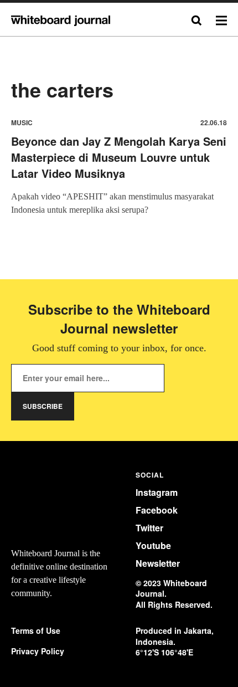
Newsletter (158, 563)
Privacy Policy (37, 651)
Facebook (157, 510)
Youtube (153, 545)
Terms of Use (35, 631)
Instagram (157, 492)
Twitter (149, 527)
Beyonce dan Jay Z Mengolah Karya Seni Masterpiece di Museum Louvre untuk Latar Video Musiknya (118, 157)
